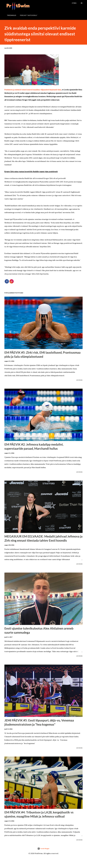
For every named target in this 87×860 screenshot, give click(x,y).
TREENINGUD (11, 15)
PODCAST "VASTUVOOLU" (28, 15)
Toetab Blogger (44, 848)
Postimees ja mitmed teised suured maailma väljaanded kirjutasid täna (32, 90)
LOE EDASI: (79, 380)
